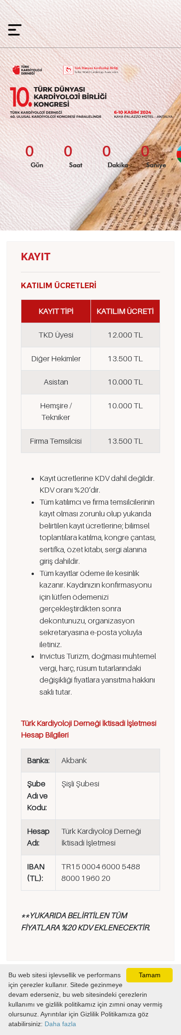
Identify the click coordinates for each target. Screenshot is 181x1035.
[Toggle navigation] (12, 27)
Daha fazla (60, 1024)
